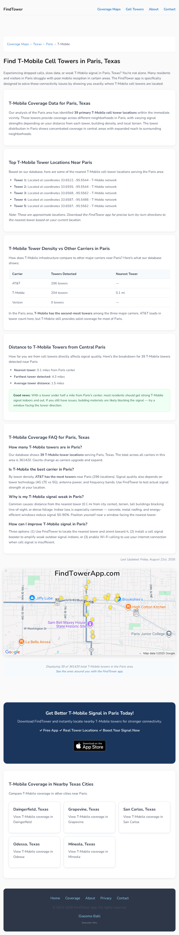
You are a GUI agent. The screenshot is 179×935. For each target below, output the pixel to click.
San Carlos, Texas (139, 809)
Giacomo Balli (89, 916)
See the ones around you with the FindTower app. (89, 671)
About (153, 9)
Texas (37, 44)
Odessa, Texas (26, 844)
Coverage (72, 898)
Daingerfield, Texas (30, 809)
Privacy (106, 898)
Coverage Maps (108, 9)
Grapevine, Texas (83, 809)
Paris (49, 44)
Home (55, 898)
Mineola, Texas (81, 844)
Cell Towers (135, 9)
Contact (170, 9)
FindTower (13, 9)
